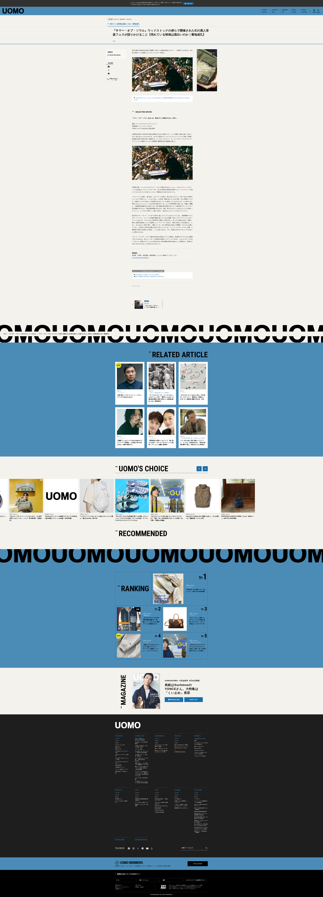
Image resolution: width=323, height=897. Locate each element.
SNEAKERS (285, 10)
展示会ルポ (147, 615)
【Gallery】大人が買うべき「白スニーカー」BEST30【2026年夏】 (196, 590)
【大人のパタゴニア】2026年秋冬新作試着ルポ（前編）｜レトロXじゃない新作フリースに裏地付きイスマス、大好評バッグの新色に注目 (151, 621)
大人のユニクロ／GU (195, 642)
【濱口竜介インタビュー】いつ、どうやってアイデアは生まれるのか (129, 396)
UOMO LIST (275, 10)
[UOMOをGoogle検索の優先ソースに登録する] (112, 79)
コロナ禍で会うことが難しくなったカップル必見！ (147, 274)
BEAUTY (264, 12)
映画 (114, 41)
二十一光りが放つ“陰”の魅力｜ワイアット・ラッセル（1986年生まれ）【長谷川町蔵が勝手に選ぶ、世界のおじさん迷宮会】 (192, 442)
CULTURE (304, 12)
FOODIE (294, 12)
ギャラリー (190, 587)
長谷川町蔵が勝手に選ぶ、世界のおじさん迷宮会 (193, 438)
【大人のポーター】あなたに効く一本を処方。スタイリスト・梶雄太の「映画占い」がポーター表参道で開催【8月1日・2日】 (192, 397)
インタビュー (121, 392)
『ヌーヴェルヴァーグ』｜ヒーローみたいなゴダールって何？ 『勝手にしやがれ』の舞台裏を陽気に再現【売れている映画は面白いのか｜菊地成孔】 (161, 398)
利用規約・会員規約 (139, 886)
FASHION (264, 10)
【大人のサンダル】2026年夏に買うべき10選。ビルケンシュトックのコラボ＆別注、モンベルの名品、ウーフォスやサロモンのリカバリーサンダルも (273, 518)
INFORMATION (188, 514)
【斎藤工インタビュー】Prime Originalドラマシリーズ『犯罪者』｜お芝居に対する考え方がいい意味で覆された (129, 442)
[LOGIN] (314, 10)
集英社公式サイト (119, 885)
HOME (5, 333)
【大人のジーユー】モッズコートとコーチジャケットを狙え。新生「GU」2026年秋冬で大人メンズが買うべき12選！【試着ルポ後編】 (197, 648)
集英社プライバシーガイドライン (122, 886)
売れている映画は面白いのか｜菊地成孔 (124, 24)
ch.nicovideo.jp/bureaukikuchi (140, 257)
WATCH (294, 10)
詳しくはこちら (188, 3)
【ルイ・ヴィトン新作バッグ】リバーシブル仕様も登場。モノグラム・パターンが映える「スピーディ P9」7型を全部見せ (197, 621)
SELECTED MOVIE (115, 55)
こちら (194, 888)
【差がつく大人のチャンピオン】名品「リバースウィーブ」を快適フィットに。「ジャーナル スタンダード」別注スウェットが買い (151, 648)
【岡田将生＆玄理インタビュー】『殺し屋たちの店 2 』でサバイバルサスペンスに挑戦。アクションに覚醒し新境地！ (161, 442)
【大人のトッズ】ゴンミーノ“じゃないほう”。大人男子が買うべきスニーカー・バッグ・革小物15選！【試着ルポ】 (167, 518)
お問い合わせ (138, 885)
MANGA (304, 10)
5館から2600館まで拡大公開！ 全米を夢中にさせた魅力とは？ (150, 276)
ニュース (183, 392)
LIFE (283, 12)
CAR (273, 12)
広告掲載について (119, 888)
